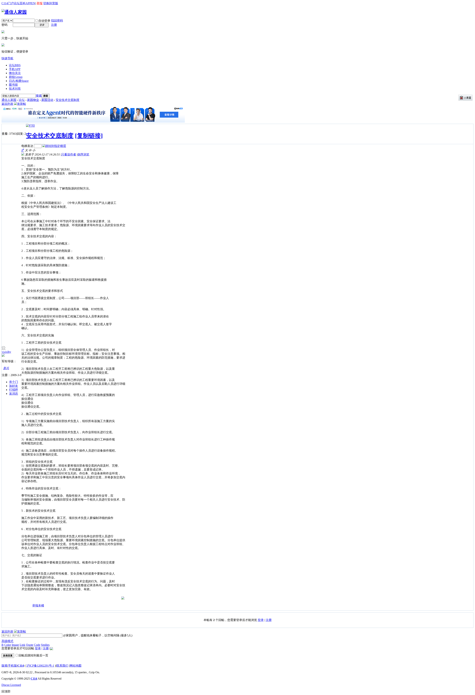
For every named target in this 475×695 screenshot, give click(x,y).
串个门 (13, 381)
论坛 (17, 3)
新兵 (6, 368)
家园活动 (47, 99)
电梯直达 (27, 145)
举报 (39, 3)
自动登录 (44, 20)
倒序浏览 (83, 154)
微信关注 (15, 73)
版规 (4, 665)
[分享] (24, 607)
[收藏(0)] (29, 607)
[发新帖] (20, 103)
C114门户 (7, 3)
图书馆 (13, 84)
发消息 (13, 393)
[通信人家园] (14, 12)
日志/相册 (19, 80)
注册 (54, 24)
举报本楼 (38, 605)
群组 (15, 76)
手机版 (12, 665)
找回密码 (57, 20)
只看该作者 (68, 154)
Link (22, 644)
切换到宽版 (50, 3)
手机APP (14, 69)
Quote (29, 644)
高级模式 (7, 641)
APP (28, 3)
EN (33, 3)
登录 (261, 620)
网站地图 (75, 665)
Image (15, 644)
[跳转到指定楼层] (54, 145)
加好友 (13, 385)
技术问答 (15, 88)
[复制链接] (89, 135)
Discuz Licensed (11, 684)
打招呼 (13, 389)
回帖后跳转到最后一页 (33, 655)
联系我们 (62, 665)
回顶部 (5, 691)
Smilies (45, 644)
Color (7, 644)
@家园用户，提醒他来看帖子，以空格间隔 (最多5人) (97, 635)
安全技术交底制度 (67, 99)
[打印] (30, 125)
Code (37, 644)
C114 (20, 665)
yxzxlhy (6, 351)
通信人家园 (8, 99)
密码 (4, 24)
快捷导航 (7, 58)
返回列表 (7, 103)
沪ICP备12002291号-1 (40, 665)
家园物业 (33, 99)
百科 (23, 3)
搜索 (39, 95)
